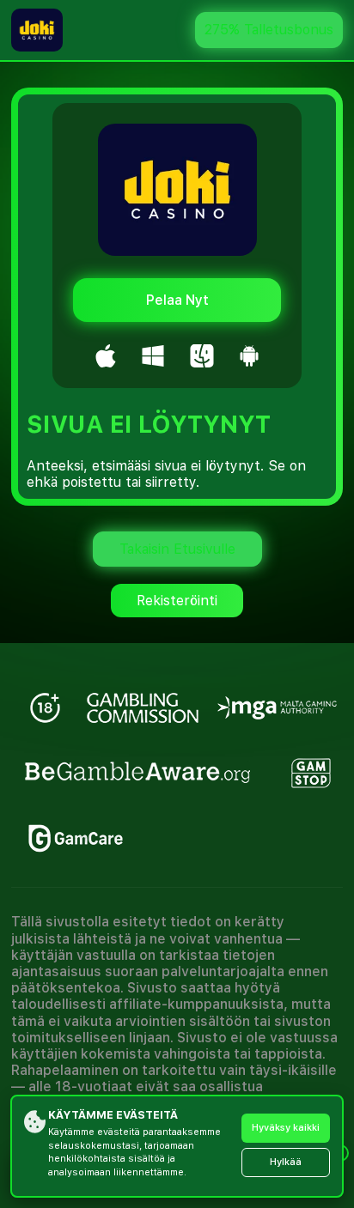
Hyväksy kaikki (286, 1127)
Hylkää (286, 1162)
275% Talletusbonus (268, 29)
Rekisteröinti (177, 600)
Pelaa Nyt (177, 300)
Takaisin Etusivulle (177, 549)
